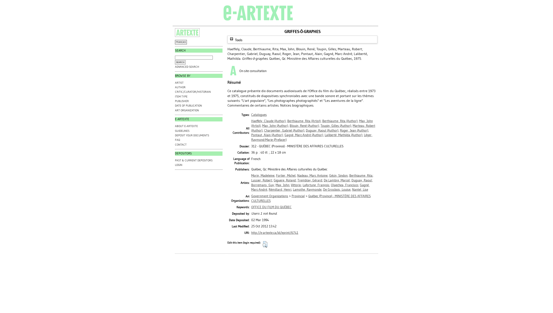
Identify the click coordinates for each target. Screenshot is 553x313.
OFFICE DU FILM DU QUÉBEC (271, 207)
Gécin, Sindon (338, 176)
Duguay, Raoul (361, 180)
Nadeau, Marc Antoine (312, 176)
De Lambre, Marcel (337, 180)
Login (178, 165)
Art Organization (187, 110)
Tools (238, 40)
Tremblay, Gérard (309, 180)
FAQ (177, 140)
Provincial (298, 196)
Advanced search (187, 66)
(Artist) (304, 121)
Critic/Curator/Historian (193, 91)
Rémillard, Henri (280, 190)
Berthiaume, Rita (360, 176)
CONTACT (181, 144)
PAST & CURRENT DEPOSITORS (194, 160)
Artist (179, 82)
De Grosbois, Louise (336, 190)
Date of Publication (188, 105)
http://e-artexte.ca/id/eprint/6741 (274, 233)
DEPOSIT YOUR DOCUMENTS (192, 135)
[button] (265, 244)
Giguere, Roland (285, 180)
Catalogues (259, 115)
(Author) (268, 121)
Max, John (282, 185)
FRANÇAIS (181, 42)
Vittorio (296, 185)
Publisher (182, 101)
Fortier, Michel (286, 176)
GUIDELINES (182, 130)
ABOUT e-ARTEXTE (186, 126)
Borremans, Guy (262, 185)
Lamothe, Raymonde (307, 190)
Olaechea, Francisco (344, 185)
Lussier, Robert (261, 180)
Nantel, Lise (360, 190)
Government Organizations (269, 196)
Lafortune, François (316, 185)
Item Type (181, 96)
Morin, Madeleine (262, 176)
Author (180, 87)
